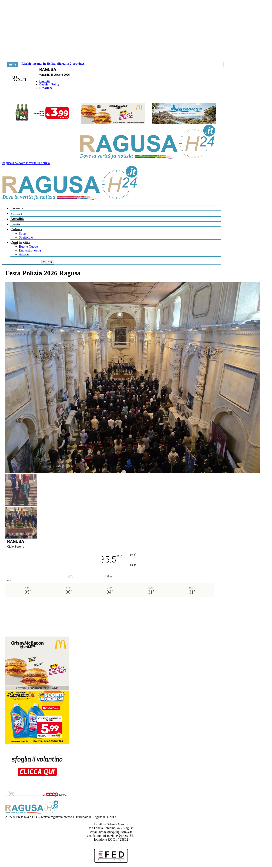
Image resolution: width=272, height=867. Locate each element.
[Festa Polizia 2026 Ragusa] (132, 472)
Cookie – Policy (49, 84)
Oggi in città (20, 242)
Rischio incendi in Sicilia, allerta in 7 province (53, 63)
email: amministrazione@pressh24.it (111, 835)
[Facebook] (3, 96)
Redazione (45, 88)
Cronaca (16, 208)
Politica (16, 213)
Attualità (17, 219)
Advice (24, 254)
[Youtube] (5, 96)
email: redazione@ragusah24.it (111, 832)
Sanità (15, 224)
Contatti (44, 81)
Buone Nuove (28, 246)
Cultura (16, 229)
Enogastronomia (30, 250)
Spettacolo (26, 237)
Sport (22, 233)
